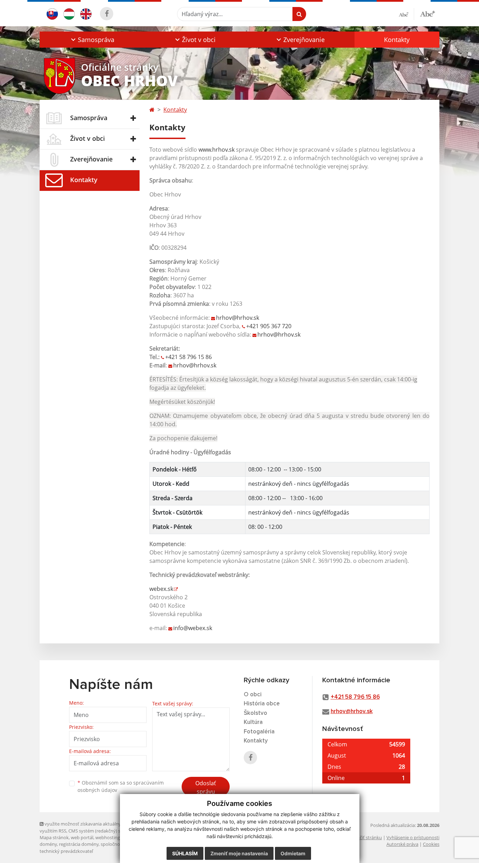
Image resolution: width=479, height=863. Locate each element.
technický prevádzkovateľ (66, 851)
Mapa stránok (54, 837)
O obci (253, 695)
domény (48, 844)
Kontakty (397, 39)
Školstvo (255, 713)
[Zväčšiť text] (427, 13)
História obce (262, 704)
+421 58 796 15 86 (188, 357)
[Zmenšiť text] (406, 14)
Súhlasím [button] (185, 853)
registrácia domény (79, 844)
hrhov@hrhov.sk (237, 318)
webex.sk (161, 589)
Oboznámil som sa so (120, 786)
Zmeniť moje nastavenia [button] (239, 853)
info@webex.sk (192, 628)
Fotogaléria (259, 732)
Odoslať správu (205, 787)
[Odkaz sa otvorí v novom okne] (106, 13)
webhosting (107, 837)
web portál (82, 837)
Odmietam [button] (293, 853)
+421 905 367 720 (268, 326)
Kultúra (253, 722)
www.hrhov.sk (216, 149)
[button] (92, 40)
